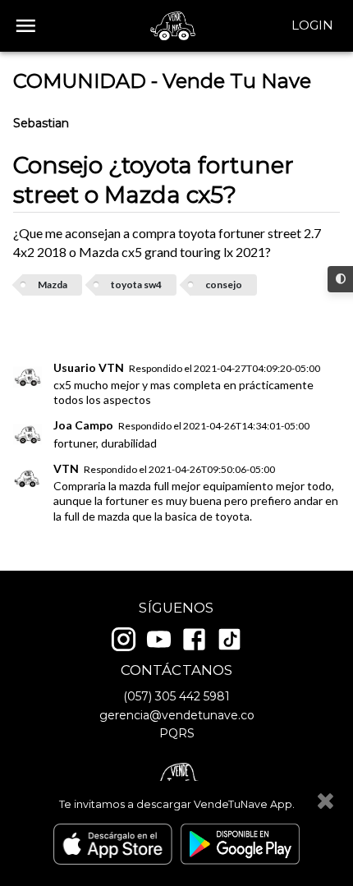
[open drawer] (25, 25)
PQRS (177, 733)
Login (312, 25)
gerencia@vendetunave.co (176, 715)
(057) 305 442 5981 (176, 696)
